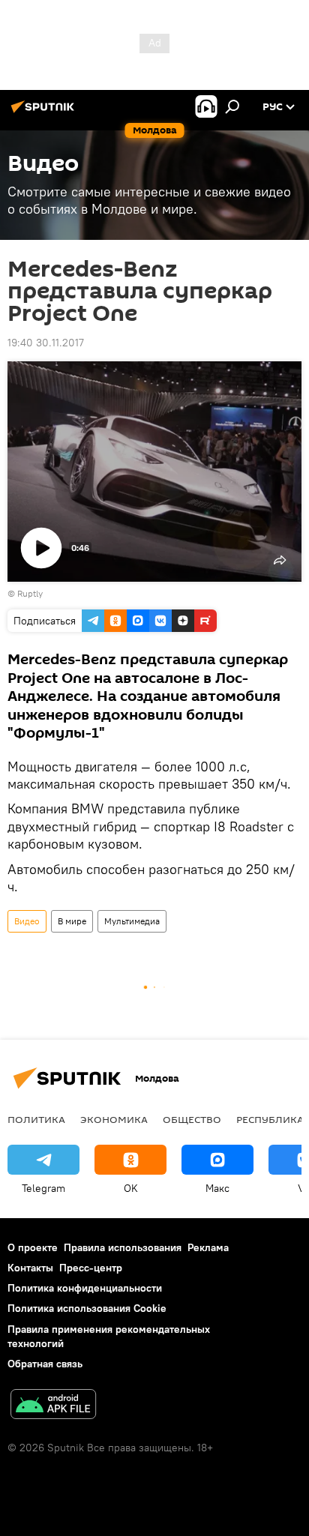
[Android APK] (53, 1406)
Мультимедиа (132, 921)
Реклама (208, 1247)
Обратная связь (45, 1363)
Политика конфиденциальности (85, 1288)
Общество (192, 1119)
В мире (72, 921)
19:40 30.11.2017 (46, 342)
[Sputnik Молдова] (45, 112)
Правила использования (123, 1247)
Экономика (114, 1119)
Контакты (30, 1267)
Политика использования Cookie (87, 1308)
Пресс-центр (90, 1267)
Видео (27, 921)
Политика (36, 1119)
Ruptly (30, 593)
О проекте (33, 1247)
